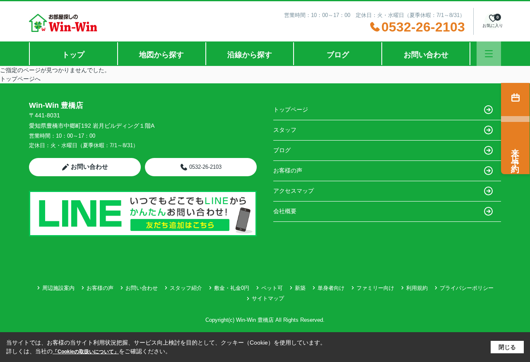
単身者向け (331, 288)
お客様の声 (287, 170)
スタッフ (284, 129)
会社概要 (284, 211)
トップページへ (20, 78)
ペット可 (272, 288)
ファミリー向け (375, 288)
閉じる (507, 347)
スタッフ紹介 (186, 288)
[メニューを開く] (489, 54)
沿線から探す (249, 55)
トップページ (290, 109)
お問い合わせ (426, 55)
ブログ (338, 55)
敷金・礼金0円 (231, 288)
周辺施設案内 (58, 288)
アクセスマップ (293, 190)
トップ (73, 55)
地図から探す (161, 55)
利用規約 (417, 288)
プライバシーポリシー (467, 288)
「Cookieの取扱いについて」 (86, 352)
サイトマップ (268, 298)
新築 (300, 288)
